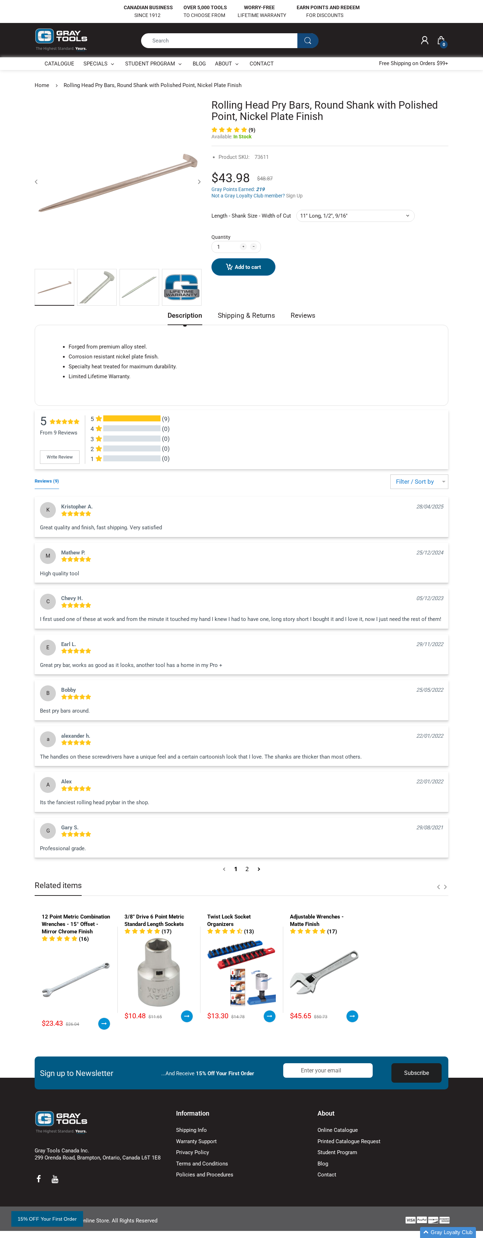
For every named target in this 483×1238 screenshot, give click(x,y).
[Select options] (104, 1024)
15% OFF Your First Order (47, 1219)
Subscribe (416, 1073)
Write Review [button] (60, 457)
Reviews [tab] (303, 315)
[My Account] (425, 40)
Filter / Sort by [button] (415, 482)
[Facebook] (38, 1179)
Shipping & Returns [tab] (246, 315)
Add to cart (248, 267)
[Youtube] (55, 1179)
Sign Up (294, 195)
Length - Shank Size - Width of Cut (251, 216)
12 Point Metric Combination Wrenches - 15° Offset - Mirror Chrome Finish (76, 924)
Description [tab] (185, 315)
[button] (233, 130)
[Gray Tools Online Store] (61, 40)
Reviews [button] (47, 481)
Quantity (221, 237)
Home (42, 85)
